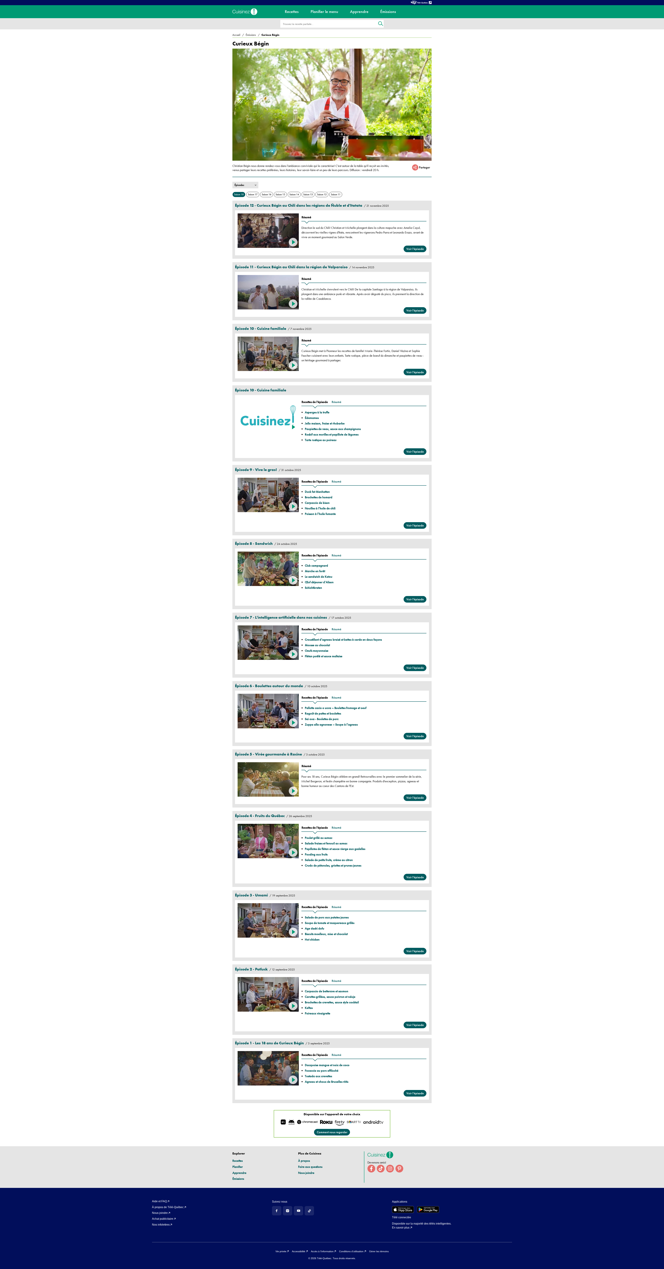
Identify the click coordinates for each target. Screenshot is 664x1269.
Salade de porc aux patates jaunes (327, 917)
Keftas (309, 1008)
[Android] (428, 1209)
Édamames (312, 418)
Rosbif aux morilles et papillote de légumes (331, 434)
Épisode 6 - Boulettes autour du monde (269, 686)
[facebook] (371, 1168)
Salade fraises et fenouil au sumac (326, 843)
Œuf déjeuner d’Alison (319, 582)
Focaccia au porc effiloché (321, 1071)
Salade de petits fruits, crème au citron (329, 860)
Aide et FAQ (159, 1201)
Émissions (238, 1179)
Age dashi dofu (314, 928)
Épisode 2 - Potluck (251, 969)
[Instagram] (287, 1210)
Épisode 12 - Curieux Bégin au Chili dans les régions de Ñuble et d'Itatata (298, 205)
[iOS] (403, 1209)
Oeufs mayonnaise (316, 651)
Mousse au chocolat (317, 645)
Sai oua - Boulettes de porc (322, 719)
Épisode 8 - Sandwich (254, 543)
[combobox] (234, 185)
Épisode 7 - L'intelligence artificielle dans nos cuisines (281, 617)
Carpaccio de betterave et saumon (326, 991)
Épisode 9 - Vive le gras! (256, 469)
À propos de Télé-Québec (168, 1207)
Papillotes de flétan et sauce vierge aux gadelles (335, 849)
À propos (304, 1161)
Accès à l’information (322, 1251)
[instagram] (390, 1168)
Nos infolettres (161, 1224)
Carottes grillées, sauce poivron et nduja (330, 997)
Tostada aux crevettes (318, 1076)
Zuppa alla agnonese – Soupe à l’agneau (331, 724)
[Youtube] (298, 1210)
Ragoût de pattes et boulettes (323, 713)
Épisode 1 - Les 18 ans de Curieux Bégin (269, 1043)
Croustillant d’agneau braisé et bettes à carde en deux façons (343, 640)
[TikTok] (309, 1210)
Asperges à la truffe (317, 412)
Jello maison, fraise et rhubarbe (325, 423)
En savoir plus (400, 1227)
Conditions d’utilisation (351, 1251)
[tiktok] (381, 1168)
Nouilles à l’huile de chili (320, 508)
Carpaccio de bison (317, 503)
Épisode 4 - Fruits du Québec (260, 815)
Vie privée (280, 1251)
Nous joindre (306, 1173)
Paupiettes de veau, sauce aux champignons (333, 429)
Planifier (237, 1167)
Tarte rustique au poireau (320, 440)
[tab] (306, 217)
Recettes (237, 1161)
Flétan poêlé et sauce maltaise (323, 656)
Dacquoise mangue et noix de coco (327, 1065)
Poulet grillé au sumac (318, 838)
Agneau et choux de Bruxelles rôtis (326, 1082)
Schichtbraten (313, 588)
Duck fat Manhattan (317, 492)
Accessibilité (298, 1251)
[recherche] (380, 24)
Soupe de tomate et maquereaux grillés (329, 923)
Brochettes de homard (318, 497)
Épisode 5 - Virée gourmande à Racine (268, 754)
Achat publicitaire (162, 1218)
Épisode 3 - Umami (251, 895)
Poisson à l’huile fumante (320, 514)
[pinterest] (399, 1168)
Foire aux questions (310, 1167)
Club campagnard (316, 565)
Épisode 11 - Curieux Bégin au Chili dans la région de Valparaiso (291, 267)
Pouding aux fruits (316, 854)
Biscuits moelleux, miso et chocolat (326, 934)
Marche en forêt (315, 571)
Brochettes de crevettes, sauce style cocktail (332, 1002)
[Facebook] (276, 1210)
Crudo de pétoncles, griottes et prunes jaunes (333, 865)
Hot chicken (312, 939)
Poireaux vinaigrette (317, 1013)
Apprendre (239, 1173)
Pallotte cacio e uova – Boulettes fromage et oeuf (335, 708)
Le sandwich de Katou (318, 577)
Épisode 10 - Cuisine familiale (260, 328)
